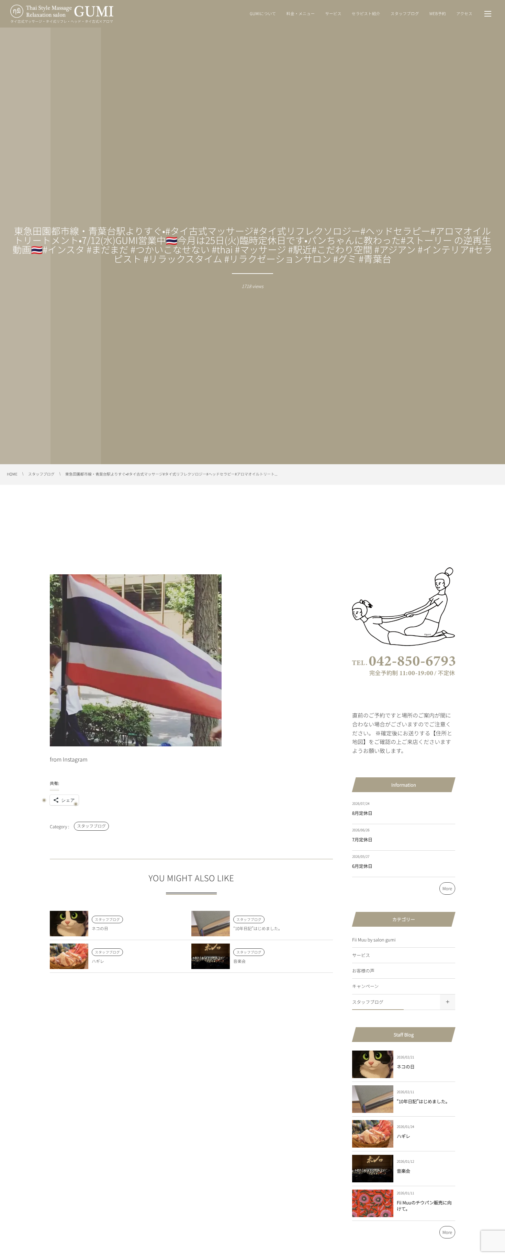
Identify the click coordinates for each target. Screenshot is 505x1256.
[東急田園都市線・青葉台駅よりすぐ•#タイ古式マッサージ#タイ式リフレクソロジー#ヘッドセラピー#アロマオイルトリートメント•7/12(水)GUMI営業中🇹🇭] (136, 747)
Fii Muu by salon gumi (374, 939)
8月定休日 (362, 813)
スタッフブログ (91, 826)
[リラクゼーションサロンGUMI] (61, 11)
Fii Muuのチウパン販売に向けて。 (424, 1205)
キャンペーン (365, 986)
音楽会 (239, 961)
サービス (361, 955)
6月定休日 (362, 866)
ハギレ (98, 961)
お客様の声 (363, 970)
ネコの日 (100, 929)
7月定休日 (362, 839)
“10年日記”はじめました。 (257, 929)
